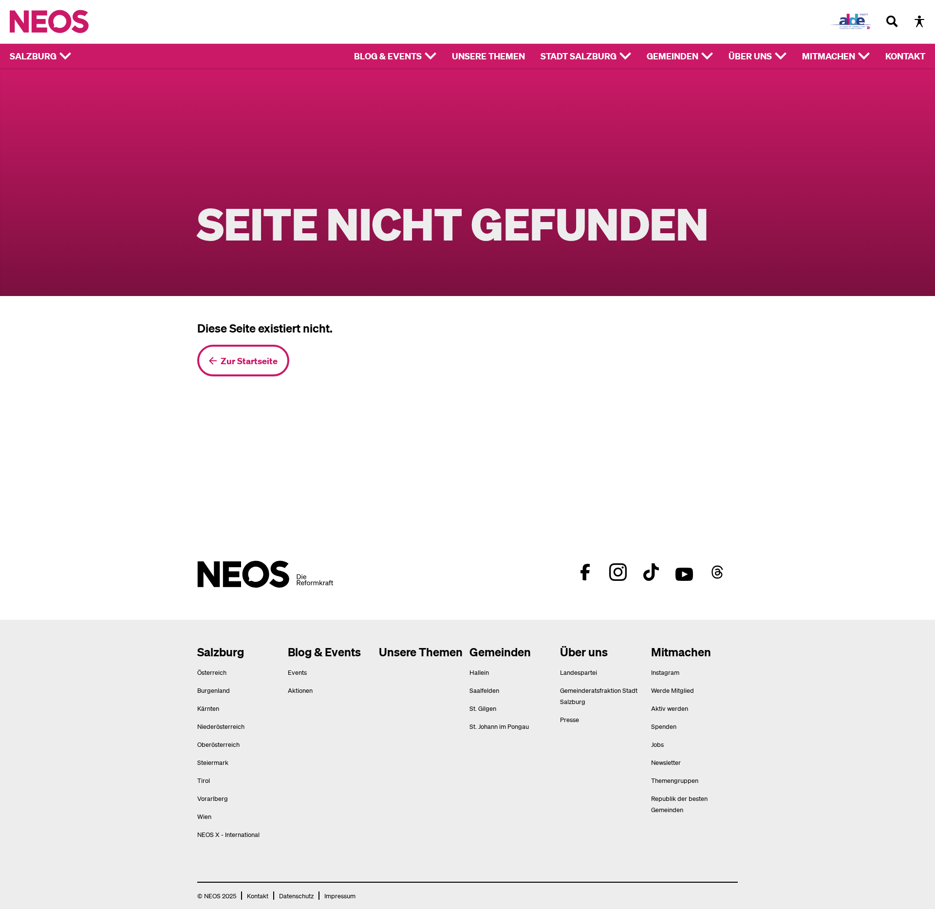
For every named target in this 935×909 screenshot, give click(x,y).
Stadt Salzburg (579, 55)
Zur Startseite (249, 360)
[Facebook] (584, 572)
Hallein (479, 672)
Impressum (339, 895)
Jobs (657, 744)
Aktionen (300, 690)
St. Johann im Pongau (499, 726)
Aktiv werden (669, 708)
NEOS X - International (228, 834)
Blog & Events (388, 55)
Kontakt (905, 55)
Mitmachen (828, 55)
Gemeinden (672, 55)
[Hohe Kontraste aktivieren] (919, 21)
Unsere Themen (488, 55)
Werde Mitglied (672, 690)
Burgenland (213, 690)
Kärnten (208, 708)
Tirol (203, 780)
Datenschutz (296, 895)
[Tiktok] (651, 572)
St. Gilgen (482, 708)
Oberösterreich (218, 744)
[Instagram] (618, 572)
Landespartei (578, 672)
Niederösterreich (220, 726)
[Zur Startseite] (69, 21)
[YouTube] (684, 572)
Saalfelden (484, 690)
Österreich (211, 672)
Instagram (665, 672)
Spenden (663, 726)
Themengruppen (674, 780)
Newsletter (666, 762)
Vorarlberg (212, 798)
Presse (569, 719)
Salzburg (33, 55)
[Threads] (717, 572)
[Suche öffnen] (892, 21)
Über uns (750, 55)
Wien (204, 816)
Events (297, 672)
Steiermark (212, 762)
